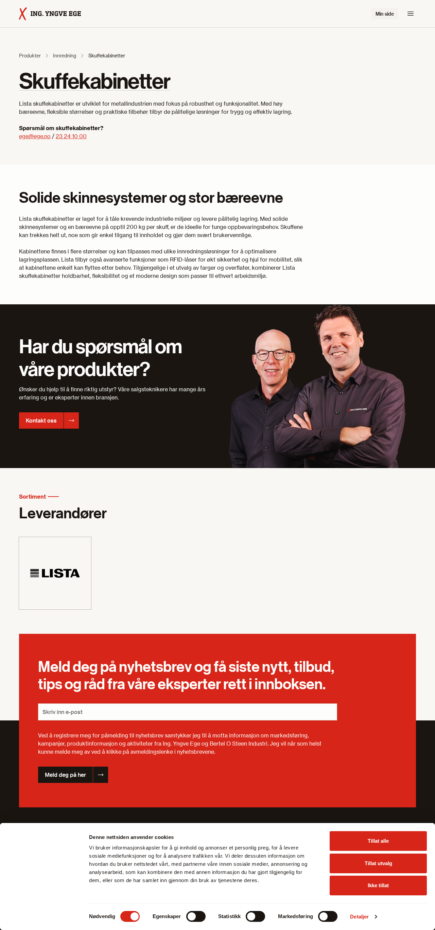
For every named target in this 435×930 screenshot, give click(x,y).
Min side (385, 14)
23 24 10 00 (71, 136)
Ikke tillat (378, 885)
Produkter (30, 55)
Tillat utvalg (378, 863)
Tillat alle (378, 841)
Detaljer (359, 916)
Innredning (64, 55)
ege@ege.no (35, 136)
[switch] (196, 916)
